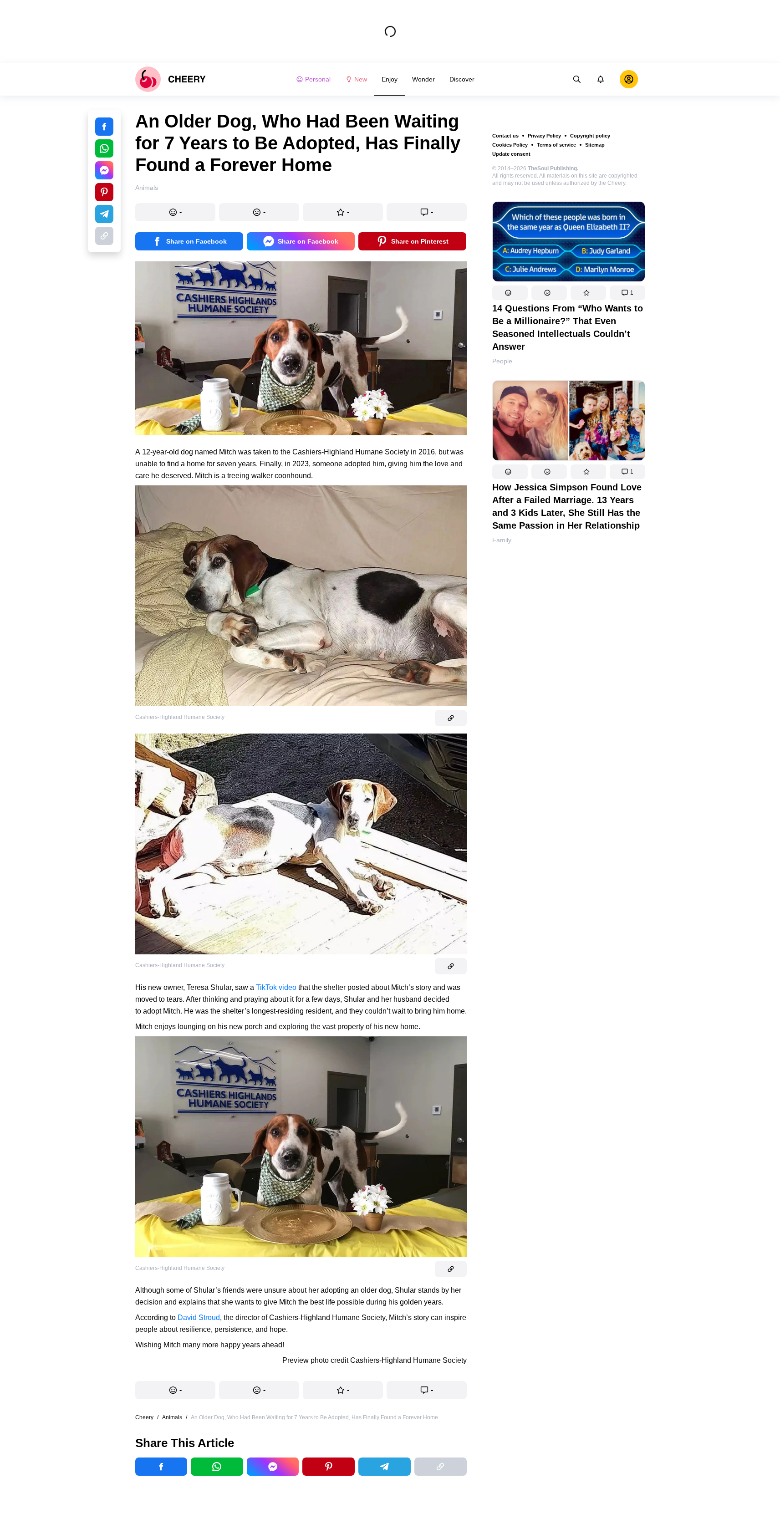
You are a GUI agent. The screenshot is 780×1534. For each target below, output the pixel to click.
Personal (318, 79)
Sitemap (595, 145)
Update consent (511, 154)
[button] (510, 292)
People (502, 361)
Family (501, 540)
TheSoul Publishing (552, 168)
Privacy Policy (544, 135)
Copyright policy (590, 135)
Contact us (505, 135)
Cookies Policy (510, 145)
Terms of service (556, 145)
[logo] (170, 79)
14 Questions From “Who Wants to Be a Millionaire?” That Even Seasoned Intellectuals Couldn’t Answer (567, 327)
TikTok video (276, 987)
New (360, 79)
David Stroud (199, 1317)
